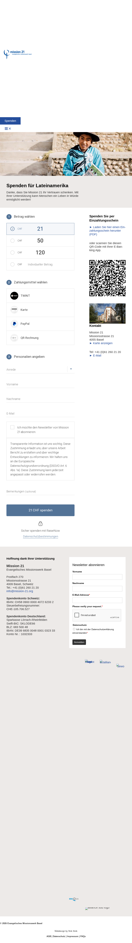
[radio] (40, 296)
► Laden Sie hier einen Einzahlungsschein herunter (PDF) (107, 230)
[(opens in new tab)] (74, 900)
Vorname (77, 571)
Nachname (78, 583)
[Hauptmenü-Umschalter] (8, 129)
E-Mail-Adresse (81, 595)
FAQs (83, 936)
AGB (49, 936)
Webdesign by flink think (66, 931)
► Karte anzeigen (101, 343)
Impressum (72, 936)
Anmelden (79, 642)
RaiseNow (53, 530)
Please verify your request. (87, 606)
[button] (10, 121)
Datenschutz (59, 936)
